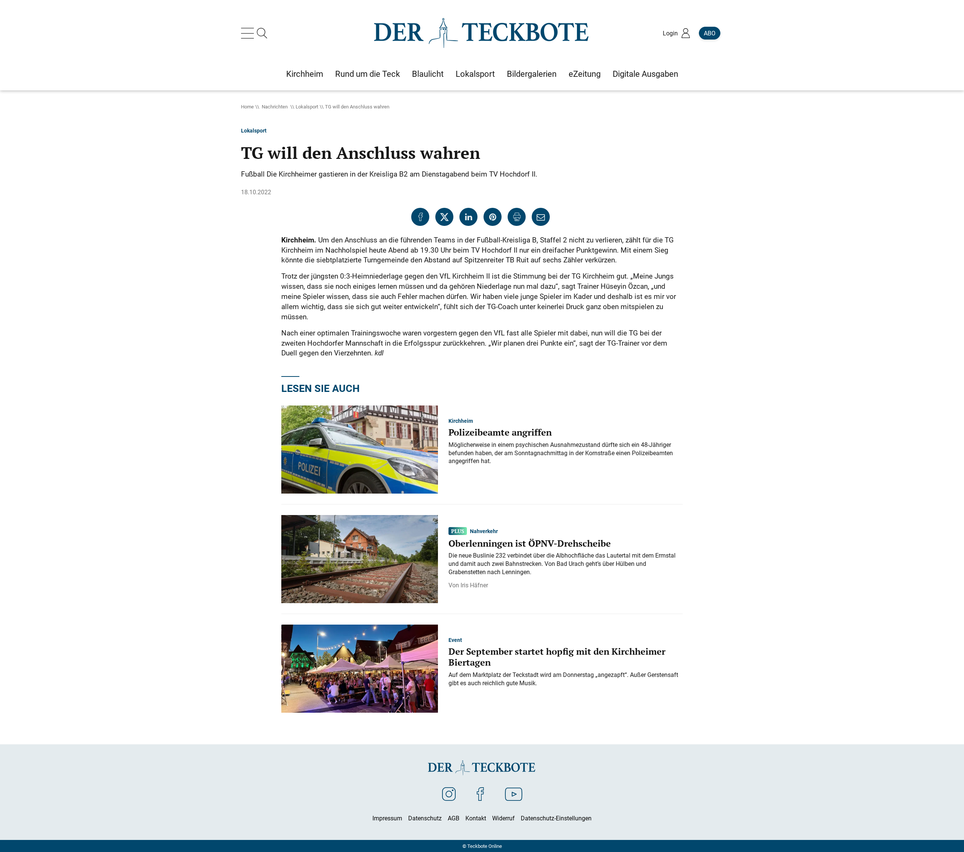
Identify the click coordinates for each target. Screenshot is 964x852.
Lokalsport (307, 106)
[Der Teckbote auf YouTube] (513, 794)
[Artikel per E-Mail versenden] (541, 217)
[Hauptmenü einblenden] (249, 33)
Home (247, 106)
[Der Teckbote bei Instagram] (449, 794)
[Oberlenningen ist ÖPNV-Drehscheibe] (359, 558)
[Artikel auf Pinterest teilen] (493, 217)
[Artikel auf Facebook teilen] (420, 217)
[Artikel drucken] (517, 217)
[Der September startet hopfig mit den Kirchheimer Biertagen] (359, 668)
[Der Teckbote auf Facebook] (480, 794)
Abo (709, 33)
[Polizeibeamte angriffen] (359, 449)
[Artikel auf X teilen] (444, 217)
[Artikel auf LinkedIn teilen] (468, 217)
